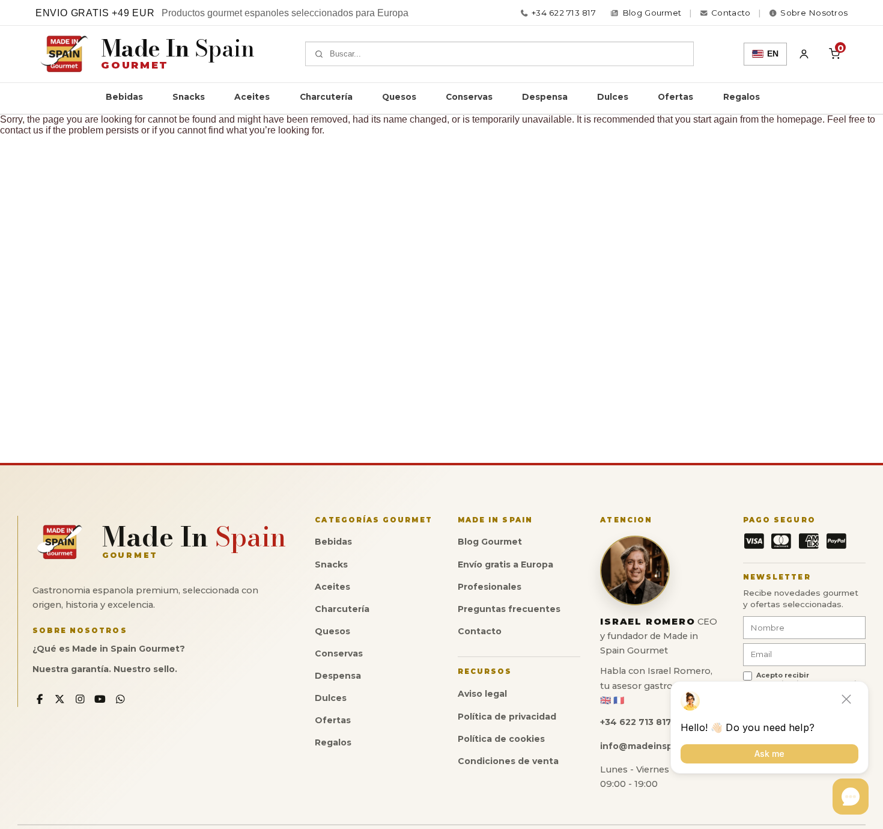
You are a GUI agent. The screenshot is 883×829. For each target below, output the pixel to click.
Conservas (469, 97)
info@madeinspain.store (657, 746)
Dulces (612, 97)
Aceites (252, 97)
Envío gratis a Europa (505, 564)
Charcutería (326, 97)
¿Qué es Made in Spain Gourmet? (108, 648)
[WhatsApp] (120, 699)
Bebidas (124, 97)
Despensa (545, 97)
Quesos (399, 97)
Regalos (741, 97)
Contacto (480, 631)
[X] (59, 699)
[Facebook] (39, 699)
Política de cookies (501, 738)
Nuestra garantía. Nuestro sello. (104, 669)
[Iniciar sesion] (804, 54)
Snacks (188, 97)
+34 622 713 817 (564, 13)
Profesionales (489, 586)
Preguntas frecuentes (509, 609)
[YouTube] (100, 699)
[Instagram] (80, 699)
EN (772, 53)
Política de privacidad (507, 716)
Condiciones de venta (508, 761)
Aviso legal (482, 693)
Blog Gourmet (490, 541)
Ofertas (675, 97)
